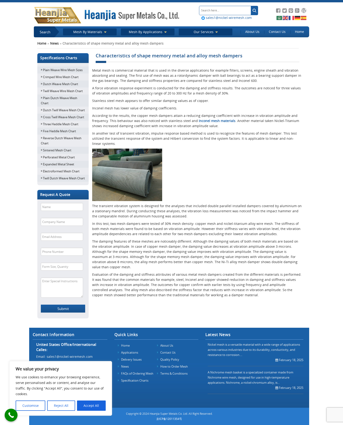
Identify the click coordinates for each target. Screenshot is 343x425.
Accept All (91, 405)
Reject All (61, 405)
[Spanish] (304, 17)
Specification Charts (134, 380)
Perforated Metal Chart (59, 157)
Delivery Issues (131, 359)
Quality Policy (169, 359)
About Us (252, 31)
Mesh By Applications (146, 32)
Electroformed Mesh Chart (61, 171)
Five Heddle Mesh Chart (59, 131)
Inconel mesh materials (217, 120)
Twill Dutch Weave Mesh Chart (64, 178)
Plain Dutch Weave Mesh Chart (59, 100)
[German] (298, 17)
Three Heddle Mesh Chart (60, 124)
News (54, 43)
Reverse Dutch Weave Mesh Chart (61, 140)
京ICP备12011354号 (169, 419)
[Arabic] (279, 17)
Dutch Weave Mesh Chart (60, 84)
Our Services (204, 32)
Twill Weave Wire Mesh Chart (63, 91)
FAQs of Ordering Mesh (136, 373)
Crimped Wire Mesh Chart (61, 77)
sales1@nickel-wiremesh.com (228, 17)
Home (299, 31)
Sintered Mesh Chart (57, 150)
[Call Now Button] (11, 415)
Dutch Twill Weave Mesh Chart (64, 110)
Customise (30, 405)
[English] (286, 17)
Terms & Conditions (174, 373)
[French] (292, 17)
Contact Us (277, 31)
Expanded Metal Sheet (58, 164)
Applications (129, 352)
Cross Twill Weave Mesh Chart (63, 117)
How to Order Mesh (174, 366)
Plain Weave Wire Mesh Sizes (63, 70)
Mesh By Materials (88, 32)
